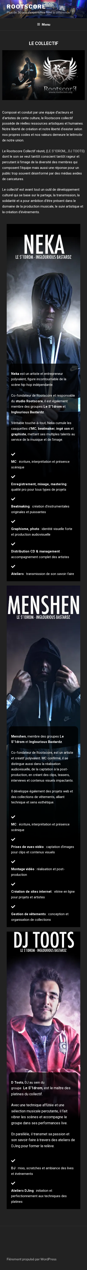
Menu (46, 24)
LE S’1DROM (56, 151)
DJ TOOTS (75, 151)
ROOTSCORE (26, 6)
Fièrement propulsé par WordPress (31, 1259)
